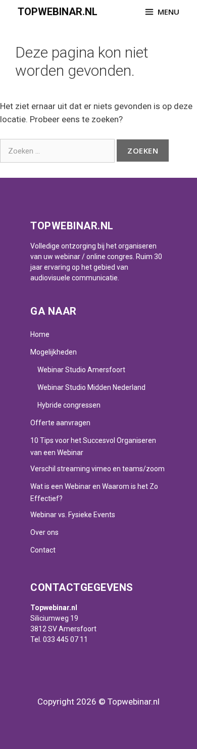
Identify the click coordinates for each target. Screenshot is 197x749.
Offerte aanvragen (60, 423)
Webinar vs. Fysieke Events (72, 515)
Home (40, 334)
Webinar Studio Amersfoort (81, 370)
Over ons (44, 532)
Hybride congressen (69, 405)
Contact (43, 550)
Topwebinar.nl (57, 12)
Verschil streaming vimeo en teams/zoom (97, 469)
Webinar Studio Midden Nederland (91, 387)
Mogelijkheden (53, 352)
